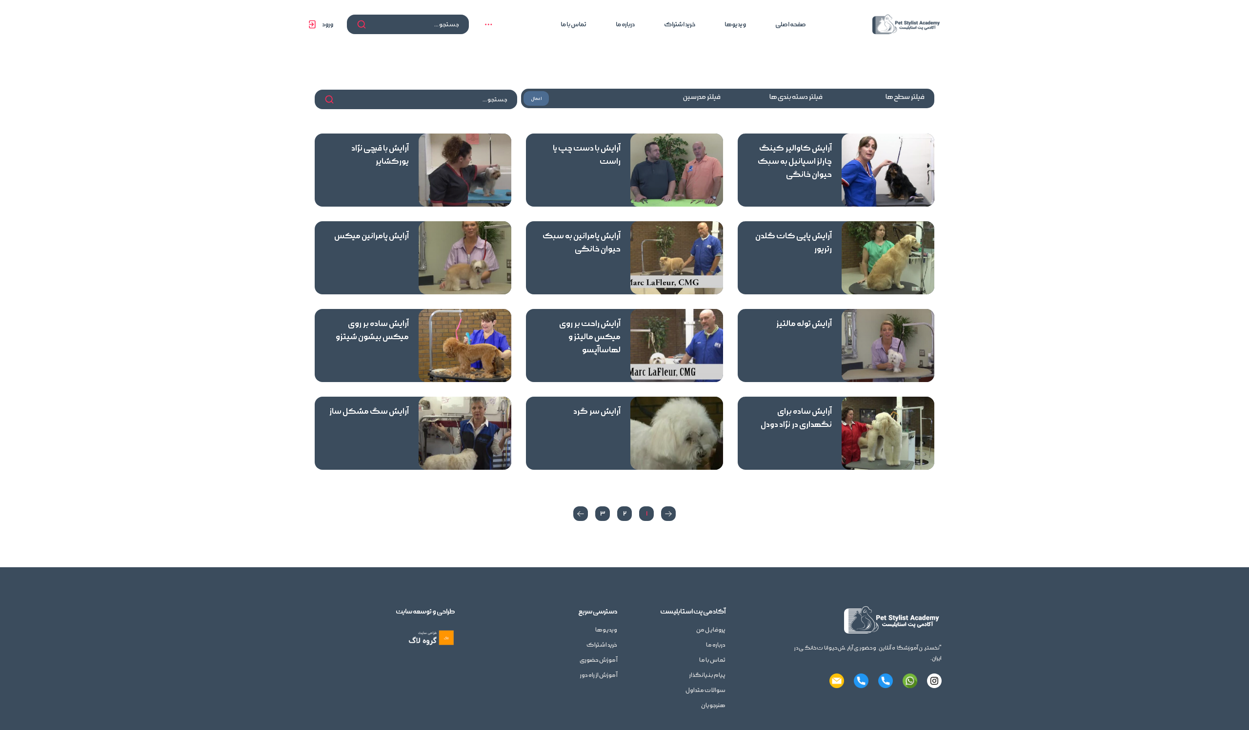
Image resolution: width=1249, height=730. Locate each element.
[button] (488, 24)
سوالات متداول (705, 690)
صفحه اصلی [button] (790, 24)
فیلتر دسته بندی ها (796, 97)
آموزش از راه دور (598, 675)
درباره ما (625, 24)
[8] (580, 513)
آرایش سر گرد (597, 411)
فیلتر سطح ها (905, 97)
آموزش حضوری (598, 660)
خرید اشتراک (679, 24)
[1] (668, 513)
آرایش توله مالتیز (804, 323)
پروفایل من (710, 630)
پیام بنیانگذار (707, 675)
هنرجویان (713, 705)
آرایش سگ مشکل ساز (369, 411)
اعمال (536, 98)
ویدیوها (735, 24)
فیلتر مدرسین (702, 97)
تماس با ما (573, 24)
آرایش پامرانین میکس (371, 236)
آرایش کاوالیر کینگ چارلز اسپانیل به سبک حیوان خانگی (795, 161)
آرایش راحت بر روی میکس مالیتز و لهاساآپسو (590, 336)
